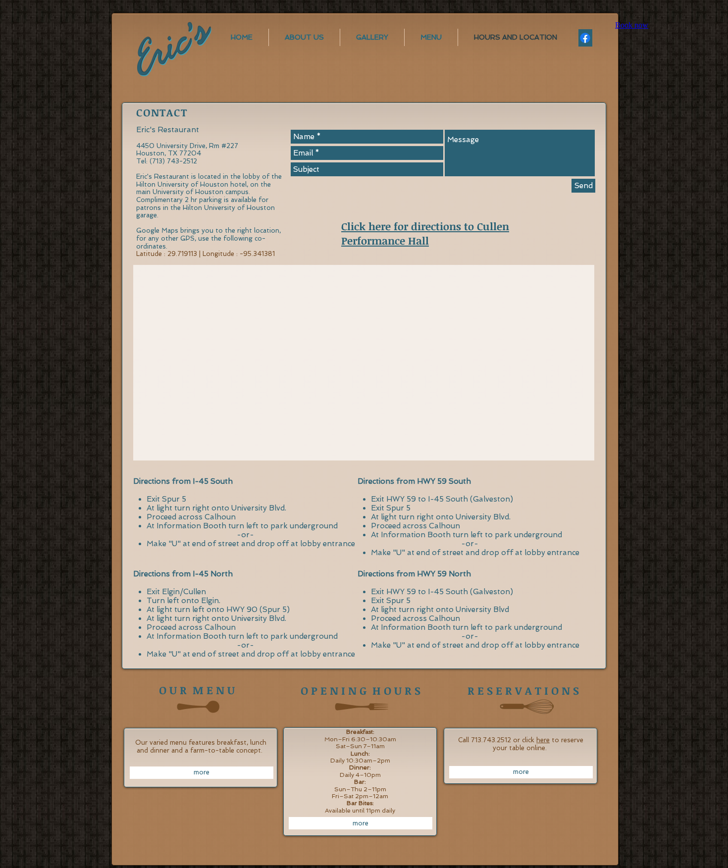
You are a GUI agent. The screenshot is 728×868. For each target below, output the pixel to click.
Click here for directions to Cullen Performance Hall (425, 233)
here (543, 740)
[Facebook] (585, 38)
